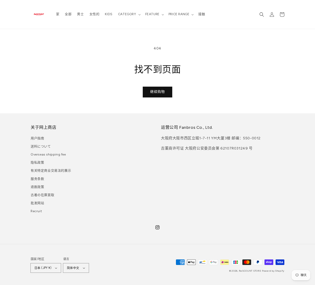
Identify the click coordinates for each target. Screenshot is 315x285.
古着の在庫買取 (42, 195)
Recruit (36, 211)
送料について (41, 146)
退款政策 (37, 187)
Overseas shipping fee (48, 154)
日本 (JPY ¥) (42, 268)
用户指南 (37, 138)
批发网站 (37, 203)
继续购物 (157, 92)
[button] (129, 14)
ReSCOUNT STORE (250, 270)
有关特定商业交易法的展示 (51, 171)
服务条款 (37, 179)
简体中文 (73, 268)
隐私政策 (37, 163)
